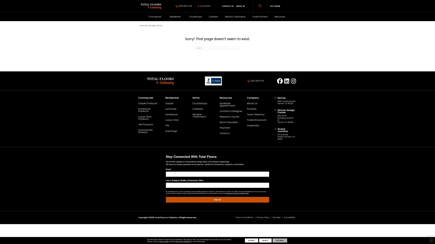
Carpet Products (147, 103)
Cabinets (213, 16)
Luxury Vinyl (172, 120)
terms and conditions (182, 241)
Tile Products (145, 124)
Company (253, 97)
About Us (240, 6)
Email (168, 169)
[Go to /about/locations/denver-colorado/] (285, 100)
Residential (175, 16)
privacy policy (164, 241)
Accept (251, 240)
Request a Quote (229, 116)
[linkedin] (286, 81)
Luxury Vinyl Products (144, 118)
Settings (280, 240)
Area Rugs (171, 131)
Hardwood (171, 114)
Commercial (155, 16)
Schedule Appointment (227, 104)
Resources (279, 16)
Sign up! (217, 199)
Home (142, 26)
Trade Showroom (257, 120)
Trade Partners (260, 16)
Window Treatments (235, 16)
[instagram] (293, 81)
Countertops (195, 16)
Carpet (169, 103)
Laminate (170, 108)
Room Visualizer (229, 122)
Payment (225, 127)
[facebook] (280, 81)
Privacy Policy (263, 217)
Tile (167, 125)
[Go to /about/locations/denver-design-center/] (285, 116)
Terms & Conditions (244, 217)
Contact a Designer (231, 111)
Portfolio (252, 108)
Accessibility (289, 217)
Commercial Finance (145, 131)
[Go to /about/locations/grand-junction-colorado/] (285, 134)
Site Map (277, 217)
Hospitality (253, 125)
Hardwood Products (144, 110)
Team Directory (256, 114)
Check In (225, 133)
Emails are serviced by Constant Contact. (237, 193)
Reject (265, 240)
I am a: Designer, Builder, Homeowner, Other (184, 180)
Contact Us (228, 6)
